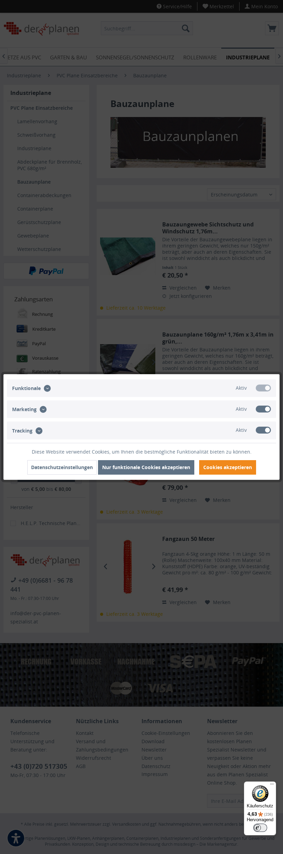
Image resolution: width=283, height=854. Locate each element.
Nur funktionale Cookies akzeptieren (146, 467)
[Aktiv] (263, 388)
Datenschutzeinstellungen (62, 467)
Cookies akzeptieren (227, 467)
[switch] (260, 828)
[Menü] (272, 786)
